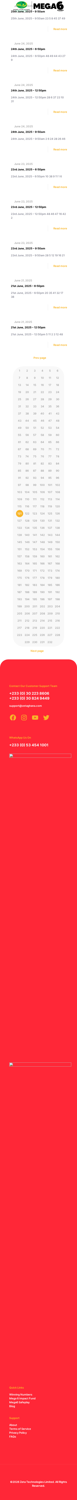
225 (34, 635)
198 (57, 599)
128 (27, 520)
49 (19, 427)
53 (50, 427)
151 (19, 549)
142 (42, 535)
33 (34, 406)
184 (42, 585)
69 (34, 449)
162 (57, 556)
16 (42, 385)
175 (19, 577)
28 (42, 399)
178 (42, 577)
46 (42, 420)
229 (27, 642)
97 (19, 485)
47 (50, 420)
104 (27, 492)
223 (19, 635)
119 (50, 506)
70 (42, 449)
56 (27, 435)
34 (42, 406)
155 (50, 549)
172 (42, 570)
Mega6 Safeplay (19, 1402)
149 (50, 542)
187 (19, 592)
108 (57, 492)
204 (57, 606)
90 (57, 470)
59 (50, 435)
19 (19, 392)
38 (27, 413)
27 (34, 399)
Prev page (39, 357)
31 (19, 406)
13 (19, 385)
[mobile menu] (71, 6)
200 (27, 606)
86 (27, 470)
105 (34, 492)
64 (42, 442)
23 (50, 392)
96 (57, 477)
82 (42, 463)
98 (27, 485)
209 (50, 613)
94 (42, 477)
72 (57, 449)
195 (34, 599)
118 (42, 506)
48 (57, 420)
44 (27, 420)
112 (42, 499)
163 (19, 563)
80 (27, 463)
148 (42, 542)
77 (50, 456)
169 (19, 570)
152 (27, 549)
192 (57, 592)
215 (50, 620)
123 (34, 513)
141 (35, 535)
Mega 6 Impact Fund (22, 1398)
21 (34, 392)
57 (34, 435)
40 (42, 413)
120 (57, 506)
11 (50, 377)
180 (57, 577)
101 (50, 485)
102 (57, 485)
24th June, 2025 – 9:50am (28, 131)
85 (19, 470)
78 (57, 456)
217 (19, 627)
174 (57, 570)
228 (57, 635)
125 (50, 513)
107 (50, 492)
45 (35, 420)
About (13, 1425)
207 (34, 613)
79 (19, 463)
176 (27, 577)
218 (27, 627)
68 (27, 449)
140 (27, 535)
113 (50, 499)
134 (27, 527)
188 (27, 592)
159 (34, 556)
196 (42, 599)
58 (42, 435)
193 (19, 599)
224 (27, 635)
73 (19, 456)
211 (19, 620)
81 (34, 463)
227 (49, 635)
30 (57, 399)
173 (50, 570)
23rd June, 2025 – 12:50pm (28, 207)
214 (42, 620)
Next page (37, 650)
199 (19, 606)
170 (27, 570)
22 (42, 392)
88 (42, 470)
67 (19, 449)
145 (19, 542)
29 (50, 399)
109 (19, 499)
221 (50, 627)
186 (57, 585)
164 (27, 563)
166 (42, 563)
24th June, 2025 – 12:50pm (28, 90)
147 (34, 542)
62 (27, 442)
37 (19, 413)
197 (50, 599)
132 (57, 520)
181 (19, 585)
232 (49, 642)
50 (27, 427)
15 (34, 385)
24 (57, 392)
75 (34, 456)
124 (42, 513)
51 (34, 427)
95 (50, 477)
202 (42, 606)
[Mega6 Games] (38, 6)
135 (34, 527)
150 (57, 542)
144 (57, 535)
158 (27, 556)
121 (19, 513)
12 (57, 377)
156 (57, 549)
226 (42, 635)
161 (50, 556)
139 (19, 535)
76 (42, 456)
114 (57, 499)
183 (34, 585)
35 (50, 406)
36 (57, 406)
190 (42, 592)
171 (35, 570)
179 (50, 577)
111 (35, 499)
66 (57, 442)
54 (57, 427)
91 (19, 477)
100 (42, 485)
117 (35, 506)
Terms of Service (20, 1428)
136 (42, 527)
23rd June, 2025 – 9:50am (28, 248)
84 (57, 463)
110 (27, 499)
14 (27, 385)
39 (34, 413)
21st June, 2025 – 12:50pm (28, 327)
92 (27, 477)
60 (57, 435)
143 (50, 535)
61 (19, 442)
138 (57, 527)
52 (42, 427)
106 (42, 492)
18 (57, 385)
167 (50, 563)
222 (57, 627)
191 (50, 592)
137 (50, 527)
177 (34, 577)
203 (50, 606)
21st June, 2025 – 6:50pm (27, 286)
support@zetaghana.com (25, 705)
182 (27, 585)
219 (34, 627)
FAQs (12, 1436)
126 (57, 513)
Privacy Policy (18, 1432)
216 (57, 620)
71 (49, 449)
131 (50, 520)
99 (34, 485)
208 (42, 613)
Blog (12, 1406)
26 (27, 399)
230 (34, 642)
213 (34, 620)
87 (34, 470)
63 (34, 442)
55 (19, 435)
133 (19, 527)
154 (42, 549)
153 (34, 549)
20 (27, 392)
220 (42, 627)
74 (27, 456)
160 (42, 556)
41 (50, 413)
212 (27, 620)
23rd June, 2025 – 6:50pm (28, 169)
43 (19, 420)
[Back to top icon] (38, 1472)
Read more (60, 29)
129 (34, 520)
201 (34, 606)
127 (19, 520)
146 (27, 542)
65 (50, 442)
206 (27, 613)
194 (27, 599)
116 (27, 506)
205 (19, 613)
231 (42, 642)
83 (50, 463)
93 (34, 477)
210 (57, 613)
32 (27, 406)
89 (50, 470)
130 (42, 520)
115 (19, 506)
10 (42, 377)
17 (49, 385)
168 (57, 563)
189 (34, 592)
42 (57, 413)
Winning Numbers (20, 1394)
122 (27, 513)
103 (19, 492)
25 (19, 399)
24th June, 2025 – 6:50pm (28, 49)
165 (34, 563)
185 (50, 585)
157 (19, 556)
